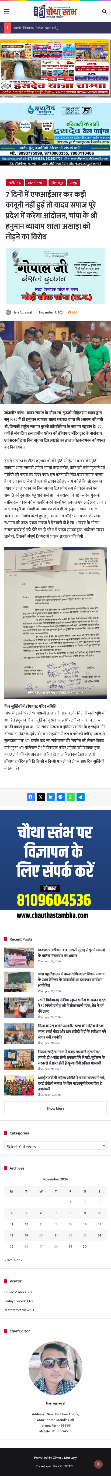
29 (70, 1246)
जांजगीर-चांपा (36, 183)
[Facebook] (31, 797)
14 (56, 1224)
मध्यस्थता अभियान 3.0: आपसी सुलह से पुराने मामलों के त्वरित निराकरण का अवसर (71, 953)
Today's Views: (15, 1301)
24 (99, 1235)
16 (85, 1224)
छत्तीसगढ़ (15, 183)
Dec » (18, 1260)
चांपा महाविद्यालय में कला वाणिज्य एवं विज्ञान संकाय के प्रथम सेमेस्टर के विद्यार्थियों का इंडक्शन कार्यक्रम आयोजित (71, 980)
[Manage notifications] (98, 1464)
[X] (41, 797)
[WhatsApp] (71, 797)
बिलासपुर (57, 183)
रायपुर (73, 183)
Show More (55, 1108)
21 (56, 1235)
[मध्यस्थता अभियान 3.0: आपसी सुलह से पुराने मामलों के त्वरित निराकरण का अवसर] (19, 958)
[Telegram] (81, 797)
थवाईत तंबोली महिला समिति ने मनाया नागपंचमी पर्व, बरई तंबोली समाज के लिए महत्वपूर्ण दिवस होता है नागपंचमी (71, 1083)
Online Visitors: (16, 1292)
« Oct (8, 1260)
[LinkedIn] (51, 797)
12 (26, 1224)
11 (11, 1224)
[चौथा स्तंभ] (55, 11)
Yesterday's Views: (18, 1310)
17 (99, 1224)
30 (85, 1246)
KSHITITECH (66, 1466)
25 (11, 1246)
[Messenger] (61, 797)
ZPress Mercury (65, 1458)
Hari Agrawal (22, 312)
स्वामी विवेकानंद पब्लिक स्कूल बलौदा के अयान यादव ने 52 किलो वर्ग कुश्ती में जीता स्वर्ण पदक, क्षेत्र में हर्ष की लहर (72, 1006)
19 (26, 1235)
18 (11, 1235)
